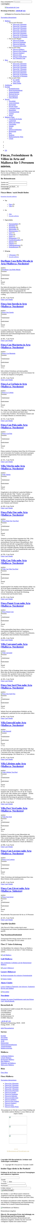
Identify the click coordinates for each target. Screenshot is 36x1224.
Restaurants (12, 131)
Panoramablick (13, 224)
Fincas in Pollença (18, 49)
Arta (10, 214)
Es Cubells (16, 80)
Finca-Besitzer (13, 97)
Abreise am (4, 184)
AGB (2, 1041)
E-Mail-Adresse (6, 1188)
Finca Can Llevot (15, 889)
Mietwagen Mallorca (7, 1065)
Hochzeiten (12, 105)
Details (10, 299)
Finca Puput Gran (15, 604)
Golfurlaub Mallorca (7, 1056)
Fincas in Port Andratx (20, 51)
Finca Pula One (14, 513)
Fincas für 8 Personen (19, 31)
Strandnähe (12, 227)
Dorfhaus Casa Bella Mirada (17, 262)
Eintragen (10, 1190)
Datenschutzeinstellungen (9, 1044)
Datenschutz (5, 1043)
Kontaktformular (14, 88)
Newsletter (12, 101)
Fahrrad (11, 243)
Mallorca (7, 21)
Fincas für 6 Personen (19, 28)
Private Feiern (13, 106)
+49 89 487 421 (20, 11)
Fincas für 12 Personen (20, 37)
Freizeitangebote (14, 112)
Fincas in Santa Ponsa (20, 56)
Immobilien (12, 110)
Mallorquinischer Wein (16, 137)
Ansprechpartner (14, 92)
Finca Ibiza (4, 1072)
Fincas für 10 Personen (20, 35)
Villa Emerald (13, 724)
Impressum (4, 1039)
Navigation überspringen (8, 17)
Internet (11, 242)
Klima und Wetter (14, 122)
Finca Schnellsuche (7, 2)
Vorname (3, 1183)
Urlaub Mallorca (6, 1058)
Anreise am (4, 182)
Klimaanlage (13, 238)
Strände (11, 126)
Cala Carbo (16, 81)
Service (7, 99)
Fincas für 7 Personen (19, 30)
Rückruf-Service (14, 94)
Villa (10, 206)
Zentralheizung (13, 247)
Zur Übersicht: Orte (19, 58)
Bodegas (11, 135)
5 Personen (12, 255)
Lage (6, 299)
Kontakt (7, 87)
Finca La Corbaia (14, 385)
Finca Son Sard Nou (16, 686)
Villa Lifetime (13, 765)
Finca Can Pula (14, 426)
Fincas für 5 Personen (19, 26)
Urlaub (11, 138)
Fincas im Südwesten (19, 46)
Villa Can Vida (14, 561)
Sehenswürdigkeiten (15, 129)
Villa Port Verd (14, 809)
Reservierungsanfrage (15, 90)
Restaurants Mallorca (7, 1059)
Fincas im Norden (18, 40)
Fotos (2, 299)
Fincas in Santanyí (18, 53)
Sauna (11, 236)
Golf (10, 233)
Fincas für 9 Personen (19, 33)
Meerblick (12, 225)
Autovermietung (14, 103)
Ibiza (6, 60)
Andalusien (8, 85)
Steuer (11, 115)
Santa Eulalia (17, 83)
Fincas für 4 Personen (19, 24)
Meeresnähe (12, 229)
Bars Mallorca (5, 1061)
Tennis (11, 234)
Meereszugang (13, 231)
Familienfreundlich (15, 240)
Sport (10, 128)
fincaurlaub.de (13, 96)
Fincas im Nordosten (19, 42)
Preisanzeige (5, 186)
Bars (10, 133)
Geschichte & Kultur (15, 119)
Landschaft (12, 121)
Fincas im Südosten (19, 44)
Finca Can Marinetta (15, 346)
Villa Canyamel (14, 645)
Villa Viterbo (13, 467)
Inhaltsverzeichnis (6, 1048)
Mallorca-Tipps (9, 117)
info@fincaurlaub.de (7, 1028)
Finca (10, 204)
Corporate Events (14, 108)
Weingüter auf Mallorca (8, 1063)
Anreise (11, 113)
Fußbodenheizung (14, 245)
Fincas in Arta (17, 55)
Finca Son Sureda (14, 305)
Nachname (4, 1185)
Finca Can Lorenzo (16, 852)
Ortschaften (12, 124)
